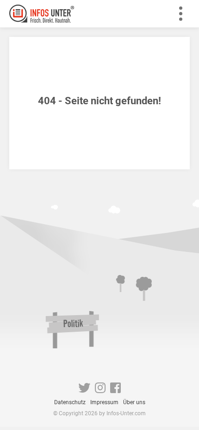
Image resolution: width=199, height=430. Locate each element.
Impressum (104, 402)
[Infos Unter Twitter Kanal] (84, 390)
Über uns (134, 402)
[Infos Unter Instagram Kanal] (100, 390)
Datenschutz (70, 402)
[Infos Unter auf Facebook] (115, 390)
